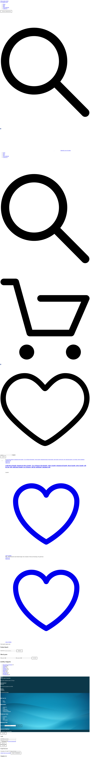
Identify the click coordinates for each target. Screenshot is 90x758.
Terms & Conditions (7, 711)
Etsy (4, 700)
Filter (34, 658)
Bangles (4, 670)
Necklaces (5, 669)
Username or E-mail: (4, 751)
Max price (18, 658)
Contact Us (5, 8)
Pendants (4, 665)
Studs (4, 666)
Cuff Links (5, 672)
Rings (4, 671)
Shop (4, 5)
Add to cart (7, 462)
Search (19, 650)
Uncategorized (6, 674)
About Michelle (6, 7)
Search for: (2, 650)
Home (4, 4)
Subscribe (2, 725)
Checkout (5, 716)
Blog (4, 6)
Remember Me (5, 741)
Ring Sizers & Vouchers (7, 664)
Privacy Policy (6, 710)
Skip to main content (4, 1)
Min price (2, 658)
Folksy (4, 701)
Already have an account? (5, 752)
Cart (4, 717)
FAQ (4, 708)
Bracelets (4, 673)
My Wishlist (2, 2)
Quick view (7, 461)
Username (2, 738)
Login (6, 2)
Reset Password (16, 753)
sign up (19, 725)
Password (2, 740)
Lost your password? (12, 741)
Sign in (3, 743)
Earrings (4, 668)
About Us (5, 707)
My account (5, 719)
